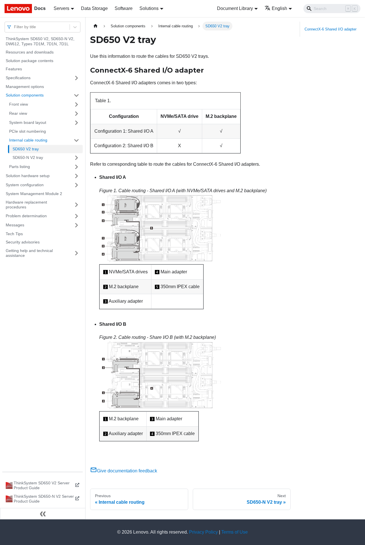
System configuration (25, 185)
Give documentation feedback (127, 470)
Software (124, 8)
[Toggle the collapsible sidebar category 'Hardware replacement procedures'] (76, 205)
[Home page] (95, 26)
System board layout (27, 122)
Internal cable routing (28, 140)
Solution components (25, 95)
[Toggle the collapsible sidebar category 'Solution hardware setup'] (76, 176)
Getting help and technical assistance (29, 253)
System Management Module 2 (34, 193)
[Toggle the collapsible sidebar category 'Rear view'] (76, 113)
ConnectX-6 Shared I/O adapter (330, 29)
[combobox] (14, 27)
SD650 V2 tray (26, 149)
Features (14, 69)
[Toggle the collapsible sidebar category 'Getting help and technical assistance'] (76, 253)
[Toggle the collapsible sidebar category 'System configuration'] (76, 185)
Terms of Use (234, 532)
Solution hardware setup (28, 175)
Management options (25, 86)
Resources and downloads (30, 52)
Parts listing (19, 166)
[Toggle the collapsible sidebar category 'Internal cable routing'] (76, 140)
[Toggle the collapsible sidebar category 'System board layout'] (76, 122)
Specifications (18, 77)
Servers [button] (61, 8)
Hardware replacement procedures (26, 205)
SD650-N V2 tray (28, 157)
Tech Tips (14, 233)
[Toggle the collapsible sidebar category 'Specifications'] (76, 78)
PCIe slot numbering (27, 131)
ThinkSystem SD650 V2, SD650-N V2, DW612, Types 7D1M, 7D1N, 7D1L (40, 41)
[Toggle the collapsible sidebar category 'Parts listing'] (76, 166)
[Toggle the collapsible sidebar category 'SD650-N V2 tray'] (76, 157)
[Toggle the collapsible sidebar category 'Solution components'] (76, 95)
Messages (15, 225)
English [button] (279, 8)
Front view (18, 104)
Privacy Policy (203, 532)
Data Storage (94, 8)
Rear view (18, 113)
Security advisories (23, 242)
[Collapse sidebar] (43, 513)
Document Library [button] (235, 8)
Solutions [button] (149, 8)
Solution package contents (29, 60)
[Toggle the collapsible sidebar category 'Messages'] (76, 225)
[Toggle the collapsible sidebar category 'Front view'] (76, 104)
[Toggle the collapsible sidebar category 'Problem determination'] (76, 216)
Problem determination (26, 216)
